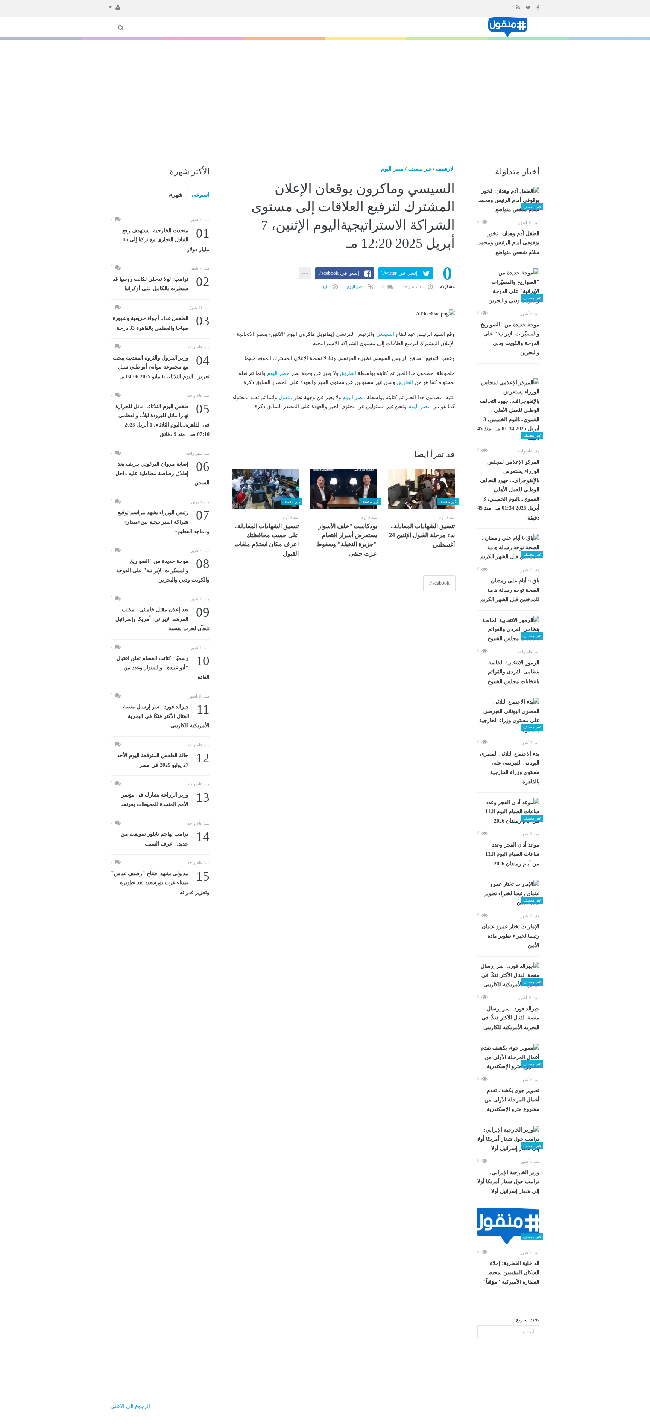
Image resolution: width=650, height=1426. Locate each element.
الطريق (348, 373)
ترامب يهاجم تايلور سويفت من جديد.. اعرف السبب (165, 838)
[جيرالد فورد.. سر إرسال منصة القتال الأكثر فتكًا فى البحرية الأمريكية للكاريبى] (508, 976)
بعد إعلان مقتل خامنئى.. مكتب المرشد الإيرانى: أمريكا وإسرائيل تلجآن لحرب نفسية (162, 618)
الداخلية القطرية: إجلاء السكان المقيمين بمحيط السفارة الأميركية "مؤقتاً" (511, 1272)
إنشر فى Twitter (399, 273)
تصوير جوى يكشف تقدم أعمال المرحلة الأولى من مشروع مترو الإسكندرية (511, 1100)
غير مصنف (419, 169)
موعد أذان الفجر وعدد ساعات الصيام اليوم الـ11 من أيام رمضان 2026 (512, 854)
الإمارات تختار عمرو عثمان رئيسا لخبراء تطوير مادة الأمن (510, 936)
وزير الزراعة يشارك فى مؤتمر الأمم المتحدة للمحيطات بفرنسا (165, 799)
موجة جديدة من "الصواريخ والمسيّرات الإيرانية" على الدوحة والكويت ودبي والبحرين (510, 339)
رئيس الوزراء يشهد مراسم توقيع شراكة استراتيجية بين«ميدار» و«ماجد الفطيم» (164, 521)
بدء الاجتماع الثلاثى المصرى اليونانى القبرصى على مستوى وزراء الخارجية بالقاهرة (509, 768)
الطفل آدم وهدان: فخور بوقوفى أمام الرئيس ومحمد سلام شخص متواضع (508, 243)
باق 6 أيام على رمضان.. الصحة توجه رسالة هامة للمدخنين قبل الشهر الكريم (509, 590)
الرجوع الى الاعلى (130, 1406)
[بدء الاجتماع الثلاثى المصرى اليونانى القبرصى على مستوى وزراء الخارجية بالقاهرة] (508, 716)
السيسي (385, 334)
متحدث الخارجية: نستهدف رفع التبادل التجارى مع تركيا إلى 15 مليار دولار (166, 239)
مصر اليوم (392, 169)
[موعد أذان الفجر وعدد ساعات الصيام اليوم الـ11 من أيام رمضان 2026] (508, 812)
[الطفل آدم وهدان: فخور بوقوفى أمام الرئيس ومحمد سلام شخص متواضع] (508, 201)
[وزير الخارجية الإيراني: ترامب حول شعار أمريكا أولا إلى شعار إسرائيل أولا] (508, 1139)
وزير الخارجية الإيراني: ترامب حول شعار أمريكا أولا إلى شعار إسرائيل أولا (508, 1182)
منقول (285, 397)
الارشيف (445, 169)
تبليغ (326, 286)
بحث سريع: (527, 1319)
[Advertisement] (325, 96)
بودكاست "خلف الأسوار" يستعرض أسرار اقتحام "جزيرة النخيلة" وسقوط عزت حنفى (346, 540)
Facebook (439, 583)
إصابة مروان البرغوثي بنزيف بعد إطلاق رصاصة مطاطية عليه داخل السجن (162, 473)
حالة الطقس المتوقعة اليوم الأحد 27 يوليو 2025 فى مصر (163, 759)
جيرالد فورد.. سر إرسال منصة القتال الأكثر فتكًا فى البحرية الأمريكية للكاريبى (510, 1018)
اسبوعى (201, 195)
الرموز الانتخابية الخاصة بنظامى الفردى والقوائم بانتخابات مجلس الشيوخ (513, 672)
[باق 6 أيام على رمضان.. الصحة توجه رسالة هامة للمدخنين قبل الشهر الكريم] (508, 548)
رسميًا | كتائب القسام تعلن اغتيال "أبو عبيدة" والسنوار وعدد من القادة (163, 667)
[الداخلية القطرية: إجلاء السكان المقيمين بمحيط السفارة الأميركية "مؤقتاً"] (508, 1225)
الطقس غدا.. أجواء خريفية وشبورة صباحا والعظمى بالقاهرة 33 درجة (161, 322)
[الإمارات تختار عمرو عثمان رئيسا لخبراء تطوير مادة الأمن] (508, 894)
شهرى (175, 195)
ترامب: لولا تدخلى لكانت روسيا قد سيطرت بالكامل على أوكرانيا (161, 283)
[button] (114, 6)
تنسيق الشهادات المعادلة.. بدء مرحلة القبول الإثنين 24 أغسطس (422, 535)
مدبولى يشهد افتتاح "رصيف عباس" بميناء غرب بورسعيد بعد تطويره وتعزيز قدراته (160, 882)
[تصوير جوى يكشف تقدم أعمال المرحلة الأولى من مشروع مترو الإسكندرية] (508, 1057)
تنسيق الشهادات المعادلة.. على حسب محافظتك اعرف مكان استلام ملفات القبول (266, 540)
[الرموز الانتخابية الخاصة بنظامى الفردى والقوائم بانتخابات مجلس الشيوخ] (508, 630)
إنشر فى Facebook (338, 273)
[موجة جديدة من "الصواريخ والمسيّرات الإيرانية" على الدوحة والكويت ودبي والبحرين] (508, 286)
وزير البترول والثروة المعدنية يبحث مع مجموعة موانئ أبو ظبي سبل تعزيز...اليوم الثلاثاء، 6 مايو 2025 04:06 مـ (161, 366)
